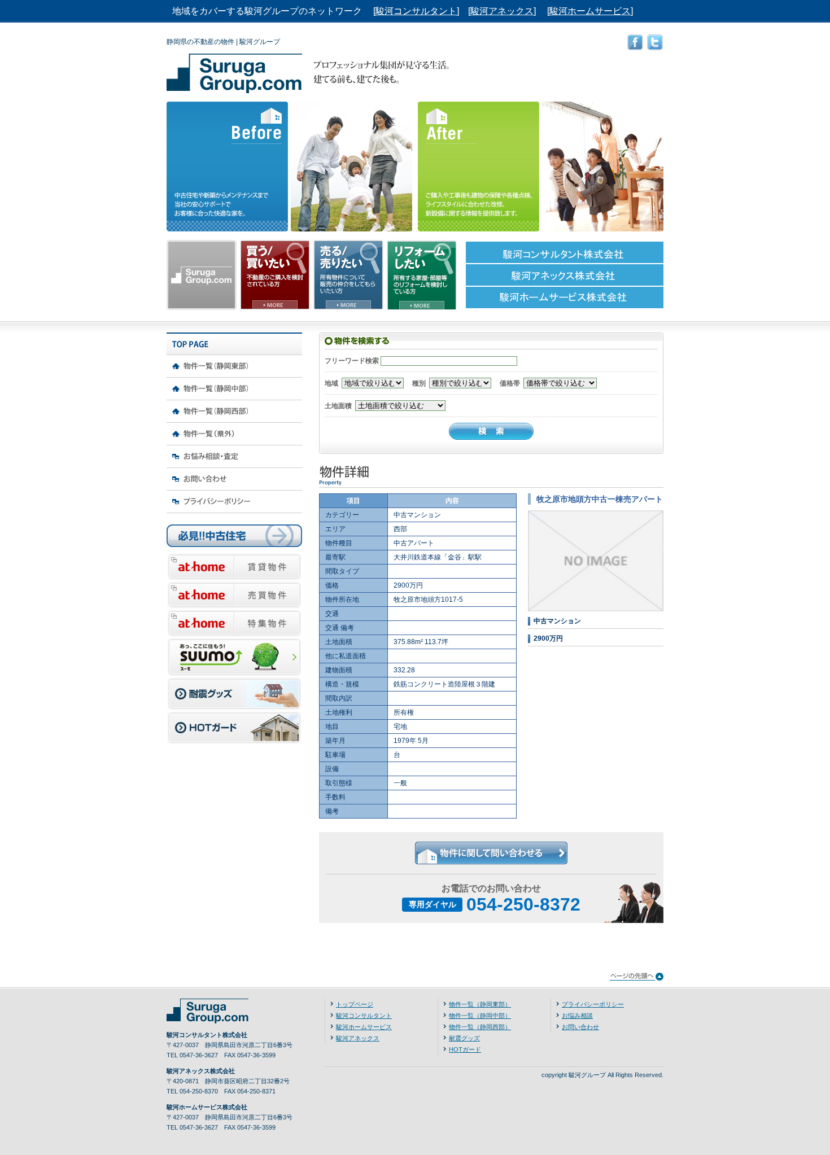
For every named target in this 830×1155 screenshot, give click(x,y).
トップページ (354, 1004)
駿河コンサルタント (364, 1015)
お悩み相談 (577, 1015)
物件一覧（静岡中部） (480, 1015)
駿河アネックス (357, 1038)
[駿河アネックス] (502, 11)
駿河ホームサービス (364, 1026)
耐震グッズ (464, 1038)
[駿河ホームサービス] (590, 11)
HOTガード (465, 1049)
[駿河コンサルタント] (416, 11)
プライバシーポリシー (593, 1004)
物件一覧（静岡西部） (480, 1026)
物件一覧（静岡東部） (480, 1004)
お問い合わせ (580, 1026)
